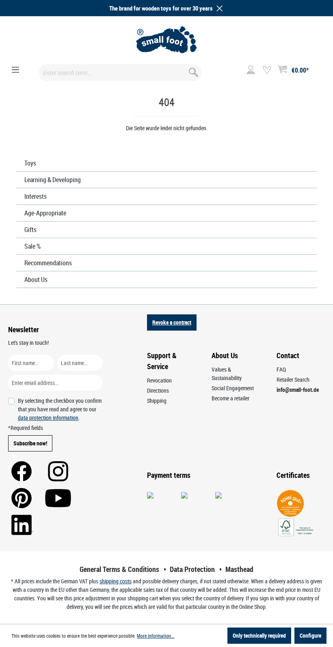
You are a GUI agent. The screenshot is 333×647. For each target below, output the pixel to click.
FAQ (281, 369)
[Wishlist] (267, 70)
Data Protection (192, 569)
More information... (156, 635)
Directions (158, 390)
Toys (30, 163)
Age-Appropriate (45, 213)
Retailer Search (293, 379)
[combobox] (120, 72)
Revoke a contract (171, 322)
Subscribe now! (30, 443)
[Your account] (250, 70)
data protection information (48, 417)
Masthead (239, 569)
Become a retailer (230, 398)
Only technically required (259, 635)
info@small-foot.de (298, 389)
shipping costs (115, 581)
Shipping (156, 400)
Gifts (30, 229)
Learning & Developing (52, 179)
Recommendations (48, 262)
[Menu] (15, 70)
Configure (310, 635)
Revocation (159, 380)
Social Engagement (233, 388)
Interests (35, 196)
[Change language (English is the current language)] (318, 72)
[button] (218, 8)
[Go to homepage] (166, 40)
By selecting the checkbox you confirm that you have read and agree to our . (60, 409)
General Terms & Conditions (119, 569)
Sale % (32, 246)
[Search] (192, 70)
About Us (36, 279)
